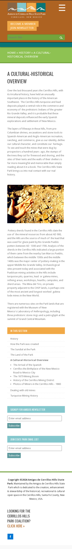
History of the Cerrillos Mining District (33, 380)
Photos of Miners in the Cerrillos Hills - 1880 (37, 384)
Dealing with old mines (22, 390)
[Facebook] (10, 538)
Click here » (16, 525)
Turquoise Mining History (24, 395)
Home (11, 52)
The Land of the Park (21, 354)
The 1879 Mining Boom (26, 376)
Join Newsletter (22, 27)
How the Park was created (24, 344)
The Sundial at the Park (22, 349)
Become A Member (23, 23)
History (25, 52)
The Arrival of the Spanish (27, 364)
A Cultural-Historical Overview (29, 360)
